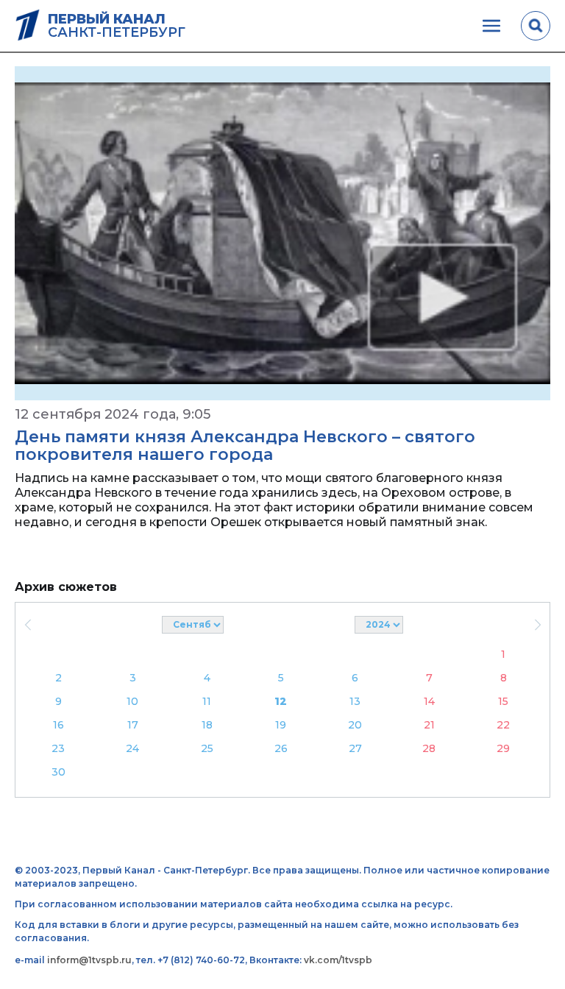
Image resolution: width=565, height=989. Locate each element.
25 (207, 748)
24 (132, 748)
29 (503, 748)
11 (206, 701)
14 (429, 701)
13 (354, 701)
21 (429, 724)
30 (58, 772)
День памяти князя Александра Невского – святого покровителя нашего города (245, 445)
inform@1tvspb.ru (89, 959)
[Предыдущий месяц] (27, 625)
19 (280, 724)
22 (503, 724)
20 (355, 724)
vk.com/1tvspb (338, 959)
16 (58, 724)
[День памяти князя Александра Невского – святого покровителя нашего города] (282, 233)
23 (58, 748)
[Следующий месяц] (537, 625)
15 (503, 701)
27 (355, 748)
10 (132, 701)
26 (281, 748)
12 (280, 701)
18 (207, 724)
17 (132, 724)
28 (429, 748)
